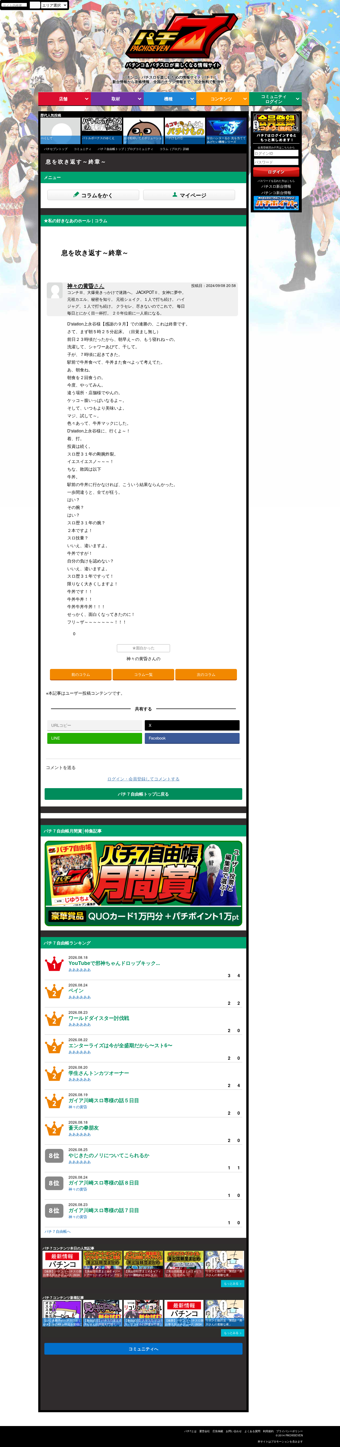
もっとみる (231, 1283)
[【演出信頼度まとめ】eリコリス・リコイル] (166, 1253)
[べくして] (42, 120)
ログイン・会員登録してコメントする (143, 779)
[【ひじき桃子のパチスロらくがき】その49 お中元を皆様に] (44, 1302)
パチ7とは (190, 1431)
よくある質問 (252, 1431)
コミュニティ (82, 149)
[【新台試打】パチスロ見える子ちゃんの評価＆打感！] (85, 1302)
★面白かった (143, 647)
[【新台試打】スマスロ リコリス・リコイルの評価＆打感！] (126, 1302)
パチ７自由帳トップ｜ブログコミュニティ (125, 149)
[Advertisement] (66, 1384)
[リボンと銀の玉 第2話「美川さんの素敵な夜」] (207, 1253)
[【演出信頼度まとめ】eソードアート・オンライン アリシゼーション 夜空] (85, 1253)
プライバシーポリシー (289, 1431)
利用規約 (268, 1431)
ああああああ (80, 969)
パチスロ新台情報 (276, 186)
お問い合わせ (234, 1431)
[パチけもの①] (167, 120)
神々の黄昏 (85, 285)
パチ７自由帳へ (58, 1231)
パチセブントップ (55, 149)
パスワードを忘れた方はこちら (276, 181)
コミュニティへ (143, 1349)
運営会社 (204, 1431)
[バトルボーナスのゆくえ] (84, 120)
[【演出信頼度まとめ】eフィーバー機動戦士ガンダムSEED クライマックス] (126, 1253)
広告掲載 (217, 1431)
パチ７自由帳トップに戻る (143, 794)
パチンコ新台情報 (276, 192)
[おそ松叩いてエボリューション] (125, 120)
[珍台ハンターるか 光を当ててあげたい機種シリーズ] (208, 120)
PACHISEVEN (294, 1435)
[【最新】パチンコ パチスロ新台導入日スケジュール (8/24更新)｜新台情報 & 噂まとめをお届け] (44, 1253)
